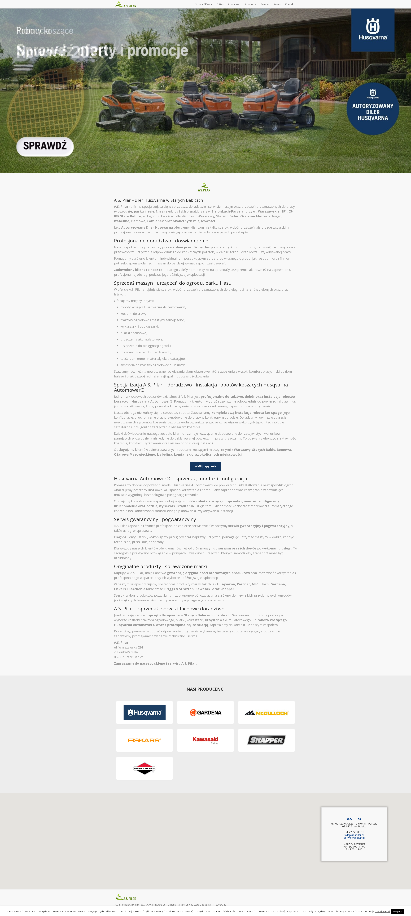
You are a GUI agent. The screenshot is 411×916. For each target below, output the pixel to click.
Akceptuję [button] (397, 911)
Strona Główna (203, 4)
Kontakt (290, 4)
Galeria (265, 4)
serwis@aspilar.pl (354, 837)
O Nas (220, 4)
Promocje (250, 4)
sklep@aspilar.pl (354, 835)
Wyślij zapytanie (205, 466)
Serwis (276, 4)
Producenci (234, 4)
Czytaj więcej (382, 911)
